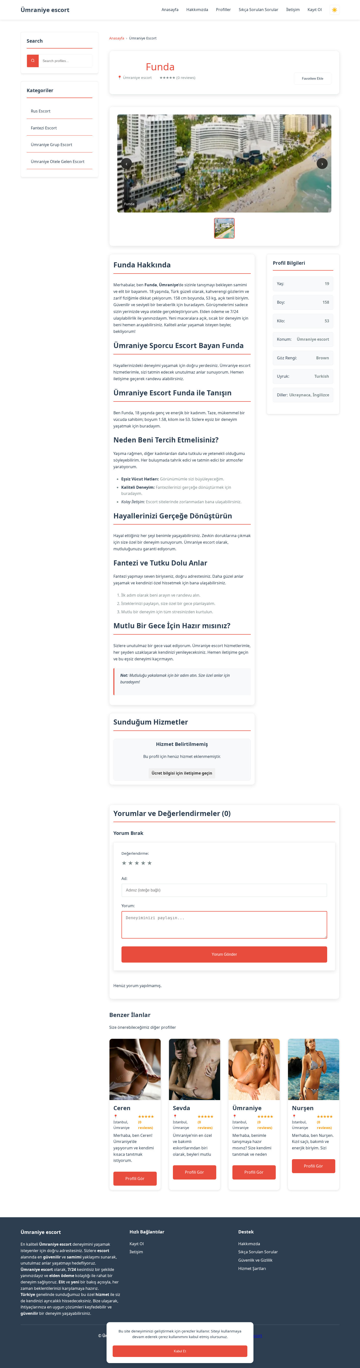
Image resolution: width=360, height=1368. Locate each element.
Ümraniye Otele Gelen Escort (57, 161)
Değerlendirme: (135, 853)
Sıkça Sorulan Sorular (258, 9)
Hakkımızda (197, 9)
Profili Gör (134, 1178)
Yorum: (128, 905)
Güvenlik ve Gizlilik (255, 1260)
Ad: (124, 878)
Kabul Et (180, 1351)
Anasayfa (170, 9)
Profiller (223, 9)
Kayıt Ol (315, 9)
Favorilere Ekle (312, 78)
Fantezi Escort (44, 128)
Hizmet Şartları (252, 1268)
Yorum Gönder (224, 954)
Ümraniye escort (45, 10)
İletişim (293, 9)
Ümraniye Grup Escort (51, 144)
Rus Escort (40, 111)
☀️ (334, 10)
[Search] (33, 61)
